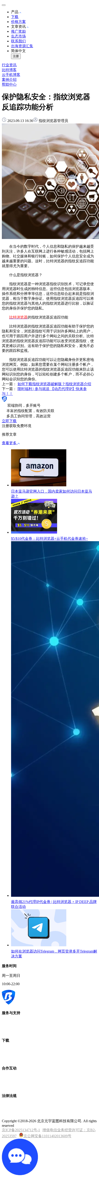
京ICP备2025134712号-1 (21, 1130)
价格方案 (18, 22)
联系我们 (18, 41)
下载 (14, 17)
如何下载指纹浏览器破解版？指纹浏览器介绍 (54, 384)
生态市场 (18, 36)
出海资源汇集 (22, 46)
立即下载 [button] (9, 421)
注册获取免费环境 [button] (16, 426)
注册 (16, 56)
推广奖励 (18, 31)
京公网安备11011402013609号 (47, 1136)
